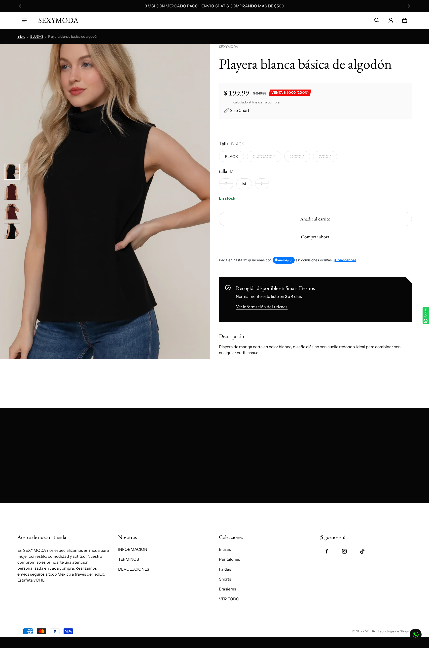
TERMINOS (128, 559)
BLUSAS (36, 36)
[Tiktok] (362, 551)
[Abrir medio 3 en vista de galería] (12, 192)
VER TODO (229, 598)
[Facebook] (326, 551)
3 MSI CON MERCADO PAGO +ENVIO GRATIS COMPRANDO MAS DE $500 (214, 5)
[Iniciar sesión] (391, 20)
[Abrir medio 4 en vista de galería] (12, 211)
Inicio (21, 36)
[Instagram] (344, 551)
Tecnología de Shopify (395, 631)
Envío (228, 102)
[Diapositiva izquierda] (20, 6)
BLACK (231, 156)
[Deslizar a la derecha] (409, 6)
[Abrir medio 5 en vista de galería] (12, 231)
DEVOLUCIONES (133, 569)
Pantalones (229, 559)
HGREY (297, 156)
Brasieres (227, 588)
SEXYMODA (365, 631)
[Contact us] (416, 635)
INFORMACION (132, 549)
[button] (377, 20)
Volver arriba (29, 508)
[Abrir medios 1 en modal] (105, 201)
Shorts (225, 579)
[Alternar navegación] (24, 20)
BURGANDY (264, 156)
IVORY (325, 156)
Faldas (225, 569)
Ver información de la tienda (262, 307)
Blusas (225, 549)
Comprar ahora (315, 237)
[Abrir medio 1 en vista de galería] (12, 172)
